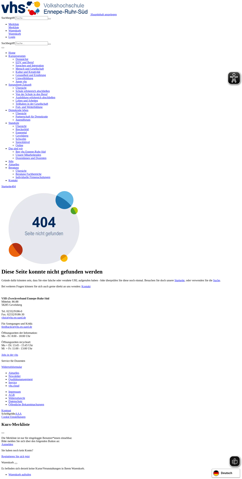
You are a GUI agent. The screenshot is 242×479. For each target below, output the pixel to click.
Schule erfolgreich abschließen (33, 91)
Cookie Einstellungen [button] (13, 416)
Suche (216, 280)
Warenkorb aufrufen (20, 474)
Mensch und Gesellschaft (30, 68)
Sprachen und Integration (30, 65)
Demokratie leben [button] (18, 110)
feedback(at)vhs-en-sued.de (16, 326)
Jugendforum (23, 119)
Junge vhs (21, 81)
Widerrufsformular (11, 366)
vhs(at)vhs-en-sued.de (13, 317)
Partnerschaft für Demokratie (32, 116)
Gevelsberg (22, 135)
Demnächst (22, 59)
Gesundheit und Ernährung (31, 75)
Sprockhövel (23, 142)
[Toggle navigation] (2, 47)
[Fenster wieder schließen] (2, 432)
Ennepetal (21, 132)
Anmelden (7, 444)
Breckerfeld (22, 129)
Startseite (6, 186)
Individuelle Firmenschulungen (33, 177)
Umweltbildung (24, 78)
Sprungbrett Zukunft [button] (20, 84)
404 (14, 186)
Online (19, 145)
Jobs (11, 161)
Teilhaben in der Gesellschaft (32, 103)
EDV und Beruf (25, 62)
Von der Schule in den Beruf (31, 94)
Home (12, 52)
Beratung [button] (14, 167)
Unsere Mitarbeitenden (28, 154)
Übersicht (21, 87)
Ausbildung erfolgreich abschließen (35, 97)
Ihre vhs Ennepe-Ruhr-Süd (31, 151)
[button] (125, 33)
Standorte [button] (14, 122)
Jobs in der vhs (9, 354)
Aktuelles (14, 164)
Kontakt (13, 180)
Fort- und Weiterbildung (29, 106)
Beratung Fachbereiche (28, 174)
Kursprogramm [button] (17, 55)
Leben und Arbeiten (27, 100)
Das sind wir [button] (16, 148)
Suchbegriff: (8, 17)
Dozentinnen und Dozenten (31, 158)
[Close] (16, 463)
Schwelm (21, 138)
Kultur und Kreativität (28, 71)
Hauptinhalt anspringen (103, 14)
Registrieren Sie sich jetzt (15, 456)
